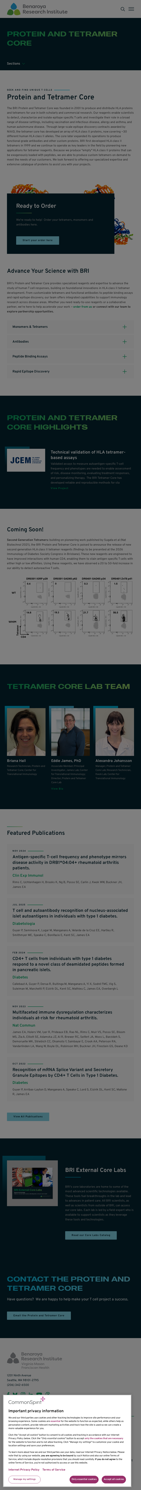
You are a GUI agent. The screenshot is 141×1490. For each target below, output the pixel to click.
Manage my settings (24, 1479)
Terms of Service (53, 1470)
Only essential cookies (84, 1479)
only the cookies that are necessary (104, 1438)
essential (55, 1421)
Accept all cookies (114, 1479)
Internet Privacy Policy (23, 1470)
